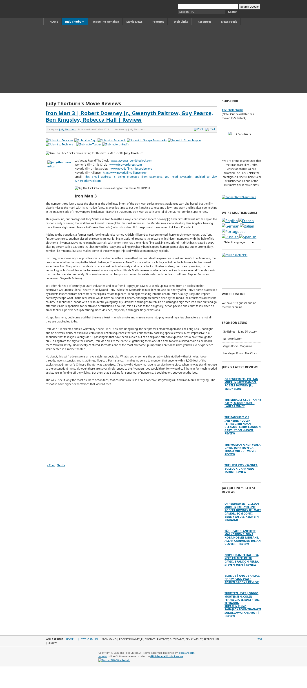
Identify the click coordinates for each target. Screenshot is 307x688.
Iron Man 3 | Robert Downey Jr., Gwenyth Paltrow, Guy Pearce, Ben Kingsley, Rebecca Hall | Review (129, 116)
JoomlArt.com (186, 652)
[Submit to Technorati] (60, 144)
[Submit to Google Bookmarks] (147, 140)
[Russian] (230, 237)
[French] (246, 220)
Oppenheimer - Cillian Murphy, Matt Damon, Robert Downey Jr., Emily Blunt (241, 384)
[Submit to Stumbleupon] (184, 140)
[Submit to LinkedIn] (115, 144)
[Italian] (247, 226)
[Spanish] (247, 237)
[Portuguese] (233, 231)
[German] (230, 226)
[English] (230, 220)
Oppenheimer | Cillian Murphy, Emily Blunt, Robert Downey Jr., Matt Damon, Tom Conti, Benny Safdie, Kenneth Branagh (243, 512)
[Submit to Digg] (85, 140)
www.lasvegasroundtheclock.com (131, 160)
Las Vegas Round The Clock (240, 353)
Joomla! (102, 656)
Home (69, 639)
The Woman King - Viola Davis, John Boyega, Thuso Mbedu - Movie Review (242, 449)
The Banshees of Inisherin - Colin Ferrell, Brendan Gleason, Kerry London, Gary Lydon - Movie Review (243, 425)
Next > (61, 465)
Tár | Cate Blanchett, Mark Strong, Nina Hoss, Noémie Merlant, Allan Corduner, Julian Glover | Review (243, 537)
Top (260, 639)
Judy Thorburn (67, 129)
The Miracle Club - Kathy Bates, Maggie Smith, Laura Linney (243, 403)
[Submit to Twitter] (88, 144)
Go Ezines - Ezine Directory (240, 331)
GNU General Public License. (166, 656)
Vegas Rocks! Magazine (237, 346)
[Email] (210, 129)
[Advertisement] (153, 59)
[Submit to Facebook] (112, 140)
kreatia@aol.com (90, 181)
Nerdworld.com (232, 339)
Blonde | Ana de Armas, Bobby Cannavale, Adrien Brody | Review (242, 579)
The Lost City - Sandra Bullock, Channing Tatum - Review (241, 468)
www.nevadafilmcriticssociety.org (131, 169)
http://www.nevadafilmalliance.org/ (125, 173)
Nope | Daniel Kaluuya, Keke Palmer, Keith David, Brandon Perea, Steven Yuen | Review (242, 560)
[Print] (199, 129)
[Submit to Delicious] (59, 140)
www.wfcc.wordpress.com (125, 165)
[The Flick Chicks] (66, 9)
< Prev (51, 465)
